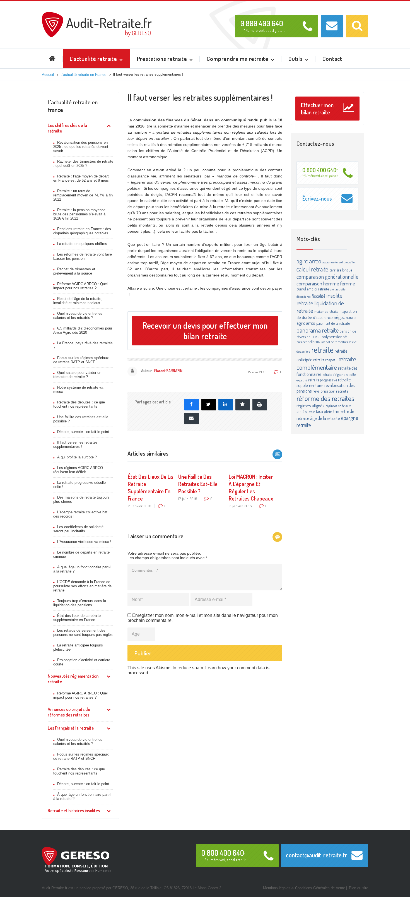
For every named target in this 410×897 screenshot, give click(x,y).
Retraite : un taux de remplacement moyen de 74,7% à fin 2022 (83, 195)
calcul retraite (312, 269)
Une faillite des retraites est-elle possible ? (80, 419)
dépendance (303, 297)
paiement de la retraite (333, 323)
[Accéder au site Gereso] (75, 855)
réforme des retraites (325, 398)
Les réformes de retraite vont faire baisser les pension (82, 256)
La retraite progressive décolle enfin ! (79, 484)
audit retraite (347, 262)
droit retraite (338, 289)
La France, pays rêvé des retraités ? (83, 345)
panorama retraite (317, 330)
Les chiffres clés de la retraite (67, 128)
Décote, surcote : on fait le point (83, 432)
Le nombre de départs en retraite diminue (81, 554)
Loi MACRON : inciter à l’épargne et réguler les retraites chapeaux (251, 487)
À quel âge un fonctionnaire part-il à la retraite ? (82, 569)
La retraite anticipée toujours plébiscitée (78, 647)
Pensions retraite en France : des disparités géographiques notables (82, 231)
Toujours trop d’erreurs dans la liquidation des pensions (79, 603)
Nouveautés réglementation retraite (73, 678)
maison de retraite (326, 311)
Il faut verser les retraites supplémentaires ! (75, 444)
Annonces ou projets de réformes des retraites (69, 712)
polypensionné (334, 336)
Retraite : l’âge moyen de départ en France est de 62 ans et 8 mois (81, 178)
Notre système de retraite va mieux (78, 389)
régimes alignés (310, 405)
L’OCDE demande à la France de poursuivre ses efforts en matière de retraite (82, 586)
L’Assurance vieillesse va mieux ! (84, 542)
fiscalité (318, 296)
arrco (315, 261)
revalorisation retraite (331, 391)
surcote (310, 411)
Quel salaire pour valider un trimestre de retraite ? (77, 375)
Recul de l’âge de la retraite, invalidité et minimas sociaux (77, 301)
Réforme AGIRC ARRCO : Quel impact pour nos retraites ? (80, 286)
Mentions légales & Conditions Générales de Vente (304, 888)
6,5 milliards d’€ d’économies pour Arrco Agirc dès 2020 (82, 330)
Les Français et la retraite (71, 728)
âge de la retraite (325, 418)
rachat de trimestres (334, 342)
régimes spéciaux (338, 405)
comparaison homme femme (325, 283)
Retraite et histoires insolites (74, 810)
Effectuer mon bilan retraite (317, 108)
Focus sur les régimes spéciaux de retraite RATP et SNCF (81, 360)
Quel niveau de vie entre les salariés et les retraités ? (77, 315)
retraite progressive (322, 379)
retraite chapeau (325, 359)
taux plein (324, 411)
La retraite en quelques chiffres (82, 244)
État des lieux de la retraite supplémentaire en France (77, 618)
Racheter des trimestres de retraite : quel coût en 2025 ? (83, 163)
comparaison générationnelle (327, 276)
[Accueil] (97, 14)
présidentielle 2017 (308, 342)
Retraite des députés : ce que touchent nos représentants (79, 404)
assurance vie (330, 262)
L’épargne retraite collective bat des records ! (80, 514)
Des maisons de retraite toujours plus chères (81, 499)
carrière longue (340, 270)
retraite (322, 349)
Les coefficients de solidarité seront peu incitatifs (78, 529)
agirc (302, 261)
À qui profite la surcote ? (77, 457)
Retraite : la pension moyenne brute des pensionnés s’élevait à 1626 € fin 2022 (79, 214)
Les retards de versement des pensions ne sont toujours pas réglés (83, 632)
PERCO (316, 337)
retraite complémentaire (326, 363)
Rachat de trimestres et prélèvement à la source (74, 271)
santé (300, 411)
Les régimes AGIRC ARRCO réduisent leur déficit (78, 470)
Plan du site (358, 888)
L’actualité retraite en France (73, 105)
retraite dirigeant (333, 374)
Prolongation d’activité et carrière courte (81, 662)
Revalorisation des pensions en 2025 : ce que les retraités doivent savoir (80, 146)
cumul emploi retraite (312, 289)
